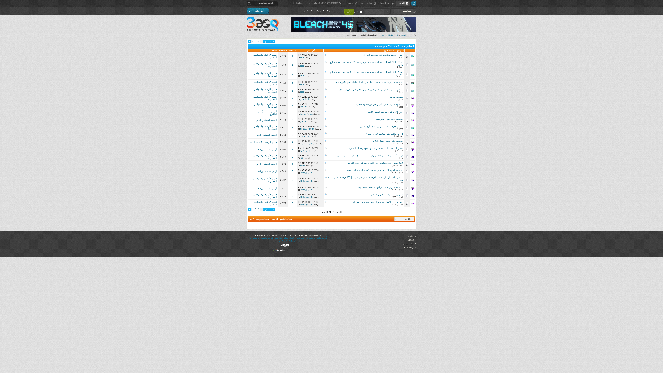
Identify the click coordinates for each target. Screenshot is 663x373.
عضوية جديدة (306, 10)
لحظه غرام (398, 121)
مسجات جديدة (396, 97)
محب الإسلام (397, 165)
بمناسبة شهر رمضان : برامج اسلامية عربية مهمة (380, 187)
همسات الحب (397, 143)
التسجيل (350, 3)
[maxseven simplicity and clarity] (280, 251)
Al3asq (400, 57)
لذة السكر (304, 99)
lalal (401, 158)
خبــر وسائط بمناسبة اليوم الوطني (387, 194)
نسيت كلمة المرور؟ (325, 10)
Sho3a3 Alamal (307, 129)
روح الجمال (398, 136)
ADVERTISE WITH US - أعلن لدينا (323, 3)
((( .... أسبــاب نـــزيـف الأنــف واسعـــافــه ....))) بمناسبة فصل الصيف (370, 155)
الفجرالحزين (398, 151)
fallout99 (304, 107)
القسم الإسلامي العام (266, 120)
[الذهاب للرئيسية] (413, 3)
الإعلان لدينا (409, 247)
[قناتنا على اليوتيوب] (287, 245)
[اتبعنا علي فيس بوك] (284, 245)
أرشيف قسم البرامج (267, 149)
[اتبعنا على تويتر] (281, 245)
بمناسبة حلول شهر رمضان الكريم (387, 141)
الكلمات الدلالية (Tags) (389, 35)
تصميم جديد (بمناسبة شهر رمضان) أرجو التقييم (381, 126)
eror (302, 57)
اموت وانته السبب (307, 143)
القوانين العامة (367, 3)
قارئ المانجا (385, 3)
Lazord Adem (306, 114)
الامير (401, 99)
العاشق (411, 236)
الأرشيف (274, 219)
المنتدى (401, 3)
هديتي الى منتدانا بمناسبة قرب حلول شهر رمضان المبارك (376, 148)
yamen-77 (305, 121)
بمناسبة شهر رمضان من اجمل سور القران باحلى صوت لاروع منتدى (371, 89)
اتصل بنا (296, 3)
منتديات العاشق (406, 35)
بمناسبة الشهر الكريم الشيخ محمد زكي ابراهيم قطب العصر (375, 170)
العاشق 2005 (397, 172)
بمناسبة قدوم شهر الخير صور (389, 119)
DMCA (411, 240)
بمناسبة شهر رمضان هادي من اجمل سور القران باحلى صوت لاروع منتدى (368, 82)
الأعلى (251, 219)
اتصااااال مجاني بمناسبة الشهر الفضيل (385, 112)
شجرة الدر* (305, 151)
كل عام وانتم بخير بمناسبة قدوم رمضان (384, 133)
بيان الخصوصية (262, 219)
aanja (302, 165)
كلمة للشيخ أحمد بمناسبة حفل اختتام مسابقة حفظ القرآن (375, 163)
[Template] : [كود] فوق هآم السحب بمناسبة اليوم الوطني (376, 202)
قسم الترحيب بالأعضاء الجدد (263, 142)
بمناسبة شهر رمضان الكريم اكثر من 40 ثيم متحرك (379, 104)
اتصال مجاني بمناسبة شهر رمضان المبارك (383, 55)
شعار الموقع (408, 243)
